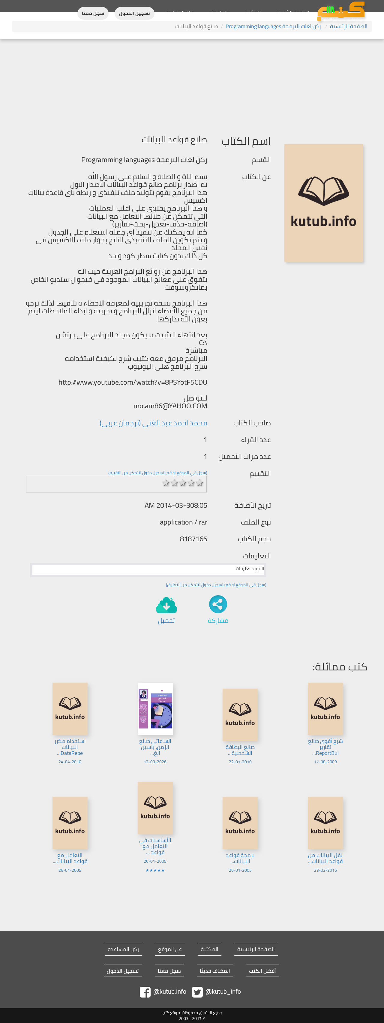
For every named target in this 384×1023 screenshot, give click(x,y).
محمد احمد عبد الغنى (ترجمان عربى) (153, 423)
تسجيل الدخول (134, 13)
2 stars (174, 482)
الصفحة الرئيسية (292, 12)
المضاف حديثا (215, 971)
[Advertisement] (192, 84)
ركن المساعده (123, 949)
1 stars (166, 482)
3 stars (182, 482)
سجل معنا (93, 13)
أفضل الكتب (262, 971)
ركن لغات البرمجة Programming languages (274, 26)
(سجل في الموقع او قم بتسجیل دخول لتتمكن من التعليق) (216, 585)
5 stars (199, 482)
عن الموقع (219, 12)
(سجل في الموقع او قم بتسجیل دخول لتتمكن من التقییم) (157, 473)
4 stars (191, 482)
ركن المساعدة (179, 12)
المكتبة (253, 12)
